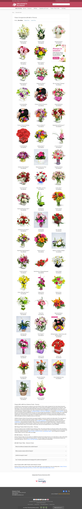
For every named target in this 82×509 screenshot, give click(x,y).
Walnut (49, 467)
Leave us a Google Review (64, 493)
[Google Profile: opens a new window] (66, 491)
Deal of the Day (18, 8)
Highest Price (26, 20)
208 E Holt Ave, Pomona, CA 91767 (19, 492)
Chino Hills (17, 467)
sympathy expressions (41, 420)
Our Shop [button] (64, 8)
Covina (52, 467)
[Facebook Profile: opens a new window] (64, 491)
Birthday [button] (35, 8)
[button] (78, 503)
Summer (24, 8)
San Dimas (30, 467)
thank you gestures (59, 411)
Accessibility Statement (44, 504)
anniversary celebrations (45, 411)
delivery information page (32, 439)
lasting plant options (48, 431)
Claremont (25, 467)
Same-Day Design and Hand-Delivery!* (20, 0)
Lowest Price (33, 20)
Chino (38, 467)
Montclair (21, 467)
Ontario (61, 466)
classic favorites (31, 431)
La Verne (34, 467)
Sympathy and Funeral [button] (44, 8)
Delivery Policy (52, 504)
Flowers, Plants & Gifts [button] (55, 8)
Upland (40, 467)
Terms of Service (30, 504)
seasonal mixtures (38, 431)
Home (13, 12)
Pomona (65, 466)
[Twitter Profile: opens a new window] (69, 491)
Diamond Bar (45, 467)
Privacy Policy (37, 504)
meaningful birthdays (36, 411)
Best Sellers (20, 20)
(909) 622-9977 (15, 493)
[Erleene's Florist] (20, 4)
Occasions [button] (29, 8)
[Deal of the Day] (58, 53)
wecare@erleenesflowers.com (18, 494)
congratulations (18, 421)
